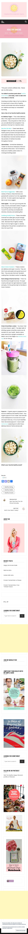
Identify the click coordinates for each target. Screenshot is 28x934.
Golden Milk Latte (9, 575)
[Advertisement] (14, 638)
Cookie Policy (9, 928)
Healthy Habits (9, 490)
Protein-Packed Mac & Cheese (12, 580)
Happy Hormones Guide (10, 565)
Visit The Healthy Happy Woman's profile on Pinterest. (13, 776)
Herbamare (4, 424)
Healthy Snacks (9, 493)
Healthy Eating (9, 487)
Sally (20, 81)
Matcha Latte (7, 570)
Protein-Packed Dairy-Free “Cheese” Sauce (11, 586)
